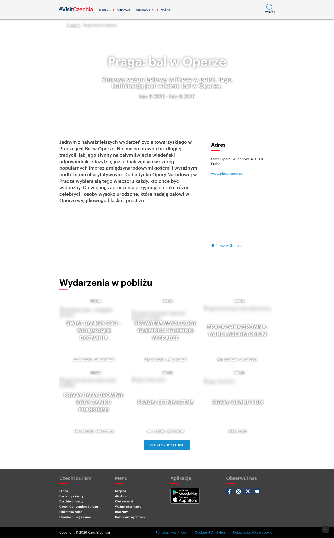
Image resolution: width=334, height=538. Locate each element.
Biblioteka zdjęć (70, 511)
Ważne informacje (128, 506)
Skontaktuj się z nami (75, 517)
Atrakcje (123, 9)
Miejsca (105, 9)
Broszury (121, 511)
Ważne (165, 9)
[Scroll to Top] (325, 529)
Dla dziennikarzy (71, 501)
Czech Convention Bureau (78, 506)
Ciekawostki (145, 9)
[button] (269, 10)
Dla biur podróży (71, 496)
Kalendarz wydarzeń (130, 517)
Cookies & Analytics (210, 532)
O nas (63, 491)
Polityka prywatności (172, 532)
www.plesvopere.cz (227, 173)
